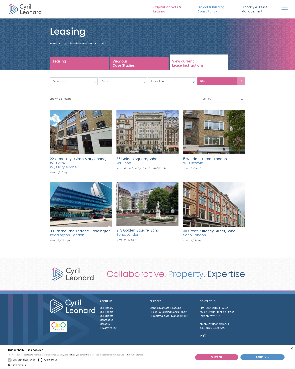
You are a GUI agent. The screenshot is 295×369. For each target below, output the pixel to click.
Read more (138, 354)
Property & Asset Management (254, 9)
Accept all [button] (216, 357)
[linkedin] (201, 336)
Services (155, 301)
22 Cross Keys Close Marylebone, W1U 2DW (78, 160)
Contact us (106, 320)
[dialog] (147, 357)
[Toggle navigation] (284, 9)
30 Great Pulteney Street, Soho (209, 231)
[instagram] (204, 336)
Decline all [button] (262, 357)
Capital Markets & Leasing (167, 9)
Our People (106, 312)
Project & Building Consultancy (210, 9)
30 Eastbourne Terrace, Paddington (80, 231)
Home (53, 43)
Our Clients (106, 316)
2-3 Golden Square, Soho (137, 230)
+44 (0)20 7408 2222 (212, 328)
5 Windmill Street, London (205, 158)
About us (106, 301)
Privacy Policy (108, 328)
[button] (75, 365)
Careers (105, 324)
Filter (202, 81)
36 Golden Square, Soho (136, 158)
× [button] (291, 348)
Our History (106, 308)
